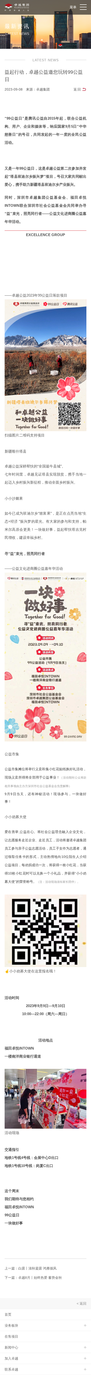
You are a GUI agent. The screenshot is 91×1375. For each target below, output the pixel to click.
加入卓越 (11, 1358)
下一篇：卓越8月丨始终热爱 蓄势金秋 (33, 1278)
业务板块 (11, 1325)
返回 (77, 89)
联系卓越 (11, 1369)
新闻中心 (11, 1347)
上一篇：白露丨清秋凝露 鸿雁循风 (31, 1268)
